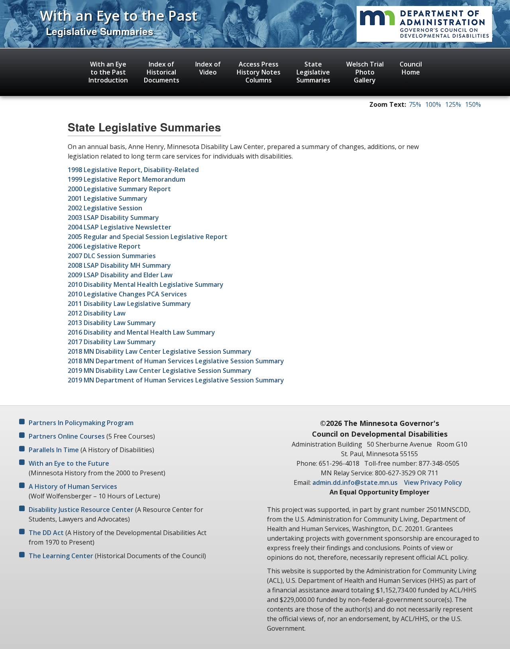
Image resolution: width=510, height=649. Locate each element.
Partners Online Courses (67, 436)
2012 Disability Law (97, 313)
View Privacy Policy (433, 482)
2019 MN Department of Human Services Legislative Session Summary (176, 380)
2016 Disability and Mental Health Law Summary (141, 332)
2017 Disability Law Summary (112, 341)
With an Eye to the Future (69, 463)
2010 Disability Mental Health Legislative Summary (146, 284)
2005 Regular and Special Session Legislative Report (148, 236)
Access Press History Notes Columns (258, 72)
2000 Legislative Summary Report (119, 188)
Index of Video (208, 68)
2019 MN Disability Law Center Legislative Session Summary (159, 370)
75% (415, 104)
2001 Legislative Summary (107, 198)
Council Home (411, 68)
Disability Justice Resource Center (81, 509)
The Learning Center (61, 555)
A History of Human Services (73, 486)
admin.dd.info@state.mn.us (355, 482)
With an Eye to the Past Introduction (108, 72)
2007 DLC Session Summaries (112, 255)
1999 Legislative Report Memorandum (126, 179)
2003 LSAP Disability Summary (113, 217)
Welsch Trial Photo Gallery (365, 72)
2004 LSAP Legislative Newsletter (119, 227)
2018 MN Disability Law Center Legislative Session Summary (159, 351)
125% (453, 104)
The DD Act (46, 532)
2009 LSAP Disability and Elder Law (120, 275)
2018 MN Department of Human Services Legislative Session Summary (176, 361)
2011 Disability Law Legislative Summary (129, 303)
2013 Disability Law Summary (112, 322)
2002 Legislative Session (105, 208)
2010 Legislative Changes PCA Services (127, 294)
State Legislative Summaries (313, 72)
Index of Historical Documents (161, 72)
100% (433, 104)
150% (473, 104)
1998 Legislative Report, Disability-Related (133, 169)
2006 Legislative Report (104, 246)
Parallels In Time (54, 449)
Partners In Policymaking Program (81, 422)
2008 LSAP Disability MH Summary (119, 265)
